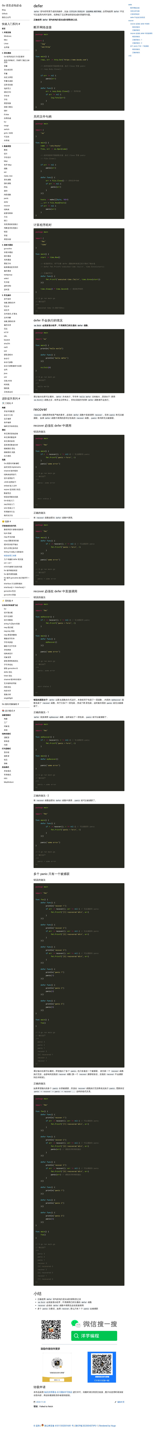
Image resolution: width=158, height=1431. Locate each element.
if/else (6, 114)
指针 (6, 111)
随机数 (6, 388)
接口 (6, 221)
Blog (4, 10)
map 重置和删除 (10, 635)
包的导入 (7, 88)
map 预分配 (8, 627)
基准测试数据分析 (11, 445)
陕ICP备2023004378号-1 (86, 1426)
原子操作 (7, 299)
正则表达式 (8, 392)
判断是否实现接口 (11, 228)
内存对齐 (7, 691)
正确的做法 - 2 (137, 43)
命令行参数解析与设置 (13, 366)
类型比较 (7, 239)
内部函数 (7, 195)
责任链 (6, 752)
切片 (6, 154)
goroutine (8, 249)
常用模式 (7, 775)
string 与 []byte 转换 (12, 624)
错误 (6, 232)
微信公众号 (6, 17)
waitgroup (8, 275)
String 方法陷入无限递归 (13, 552)
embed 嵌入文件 (10, 486)
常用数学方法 (9, 512)
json (5, 373)
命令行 (6, 359)
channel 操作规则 (11, 471)
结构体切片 (8, 653)
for (5, 122)
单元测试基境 (9, 441)
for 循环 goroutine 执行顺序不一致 (17, 579)
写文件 (6, 306)
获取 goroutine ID (11, 668)
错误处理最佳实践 (11, 497)
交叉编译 (7, 419)
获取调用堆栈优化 (11, 661)
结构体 (6, 209)
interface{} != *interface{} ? (14, 587)
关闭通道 (7, 260)
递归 (6, 191)
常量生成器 (8, 81)
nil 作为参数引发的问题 (13, 567)
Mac (5, 40)
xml (5, 377)
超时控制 (7, 286)
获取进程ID (8, 355)
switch (6, 129)
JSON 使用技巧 (10, 482)
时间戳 (6, 384)
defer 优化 (8, 672)
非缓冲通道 (8, 252)
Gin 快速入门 (9, 501)
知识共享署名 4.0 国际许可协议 (58, 1392)
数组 (6, 150)
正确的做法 (136, 30)
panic (6, 198)
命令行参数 (8, 362)
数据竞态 (7, 493)
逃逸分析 (7, 694)
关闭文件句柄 (134, 11)
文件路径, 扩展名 (10, 314)
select (6, 278)
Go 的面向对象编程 (11, 463)
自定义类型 (8, 77)
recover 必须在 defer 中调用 (139, 24)
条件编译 (7, 422)
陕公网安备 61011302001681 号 (59, 1426)
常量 (6, 74)
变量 (6, 66)
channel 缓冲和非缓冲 (12, 679)
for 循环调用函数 (10, 574)
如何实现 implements (12, 467)
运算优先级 (8, 85)
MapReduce (8, 782)
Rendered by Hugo (107, 1426)
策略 (6, 763)
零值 (6, 236)
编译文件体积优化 (11, 426)
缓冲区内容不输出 (11, 544)
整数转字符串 (9, 639)
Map (6, 161)
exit (5, 351)
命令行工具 (8, 415)
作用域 (6, 140)
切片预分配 (8, 613)
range (6, 126)
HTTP (6, 332)
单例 (6, 730)
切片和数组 (8, 620)
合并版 (6, 47)
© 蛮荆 (37, 1426)
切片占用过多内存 (11, 548)
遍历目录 (7, 325)
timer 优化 (8, 676)
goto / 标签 (8, 133)
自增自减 (7, 118)
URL (5, 336)
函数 (6, 168)
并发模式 (7, 771)
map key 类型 (9, 631)
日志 (6, 329)
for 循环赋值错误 (10, 570)
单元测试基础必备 (11, 434)
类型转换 (7, 103)
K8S (5, 778)
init (5, 172)
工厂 (6, 722)
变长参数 (7, 180)
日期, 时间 (8, 381)
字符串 (6, 96)
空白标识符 (8, 70)
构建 (6, 719)
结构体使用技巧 (10, 474)
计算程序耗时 (134, 14)
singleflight (8, 698)
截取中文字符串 (10, 646)
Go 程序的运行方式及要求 (14, 57)
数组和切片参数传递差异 (13, 529)
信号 (6, 370)
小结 (129, 56)
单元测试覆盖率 (10, 437)
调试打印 (7, 92)
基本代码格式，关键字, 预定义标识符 (17, 61)
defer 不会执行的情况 (137, 17)
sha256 (7, 344)
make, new (8, 176)
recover (7, 206)
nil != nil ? (7, 563)
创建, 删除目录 (9, 321)
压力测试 (7, 456)
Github (4, 14)
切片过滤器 (8, 616)
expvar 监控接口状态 (12, 489)
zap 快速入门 (9, 504)
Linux (6, 44)
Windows (7, 36)
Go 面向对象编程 (9, 704)
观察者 (6, 756)
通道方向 (7, 263)
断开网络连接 (134, 8)
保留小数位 (8, 107)
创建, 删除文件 (9, 303)
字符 (6, 100)
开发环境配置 (9, 411)
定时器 (6, 290)
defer (6, 202)
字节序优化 (8, 665)
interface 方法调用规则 (13, 584)
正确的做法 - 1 (137, 40)
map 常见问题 (9, 537)
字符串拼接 (8, 642)
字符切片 (7, 157)
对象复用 (7, 657)
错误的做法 (136, 27)
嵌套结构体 (8, 213)
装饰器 (6, 741)
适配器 (6, 737)
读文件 (6, 310)
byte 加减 (7, 533)
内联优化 (7, 687)
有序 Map (7, 165)
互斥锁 (6, 282)
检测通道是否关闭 (11, 267)
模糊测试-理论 (9, 449)
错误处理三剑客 (10, 556)
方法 (6, 217)
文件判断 (7, 318)
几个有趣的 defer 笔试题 (13, 559)
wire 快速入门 (9, 508)
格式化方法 (8, 515)
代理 (6, 745)
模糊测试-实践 (9, 452)
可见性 (6, 137)
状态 (6, 760)
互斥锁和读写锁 (10, 683)
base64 (7, 340)
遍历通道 (7, 271)
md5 (6, 347)
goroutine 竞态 (10, 591)
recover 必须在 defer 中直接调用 (141, 33)
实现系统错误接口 (11, 224)
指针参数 (7, 183)
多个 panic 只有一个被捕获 (139, 46)
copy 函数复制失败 (11, 541)
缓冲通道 (7, 256)
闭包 (6, 187)
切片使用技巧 (9, 478)
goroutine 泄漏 (10, 595)
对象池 (6, 726)
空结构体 (7, 650)
